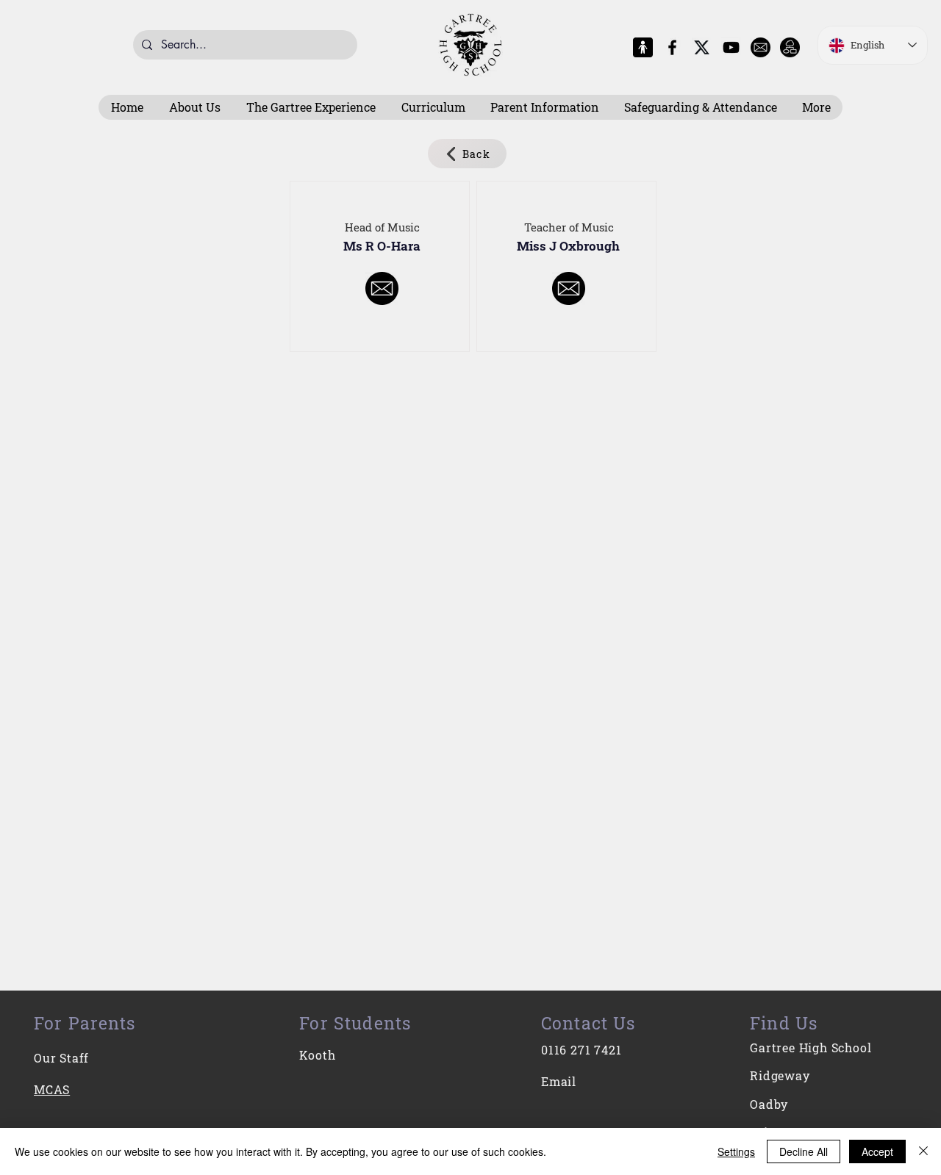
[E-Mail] (760, 47)
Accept (877, 1151)
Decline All (803, 1151)
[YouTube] (731, 47)
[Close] (923, 1151)
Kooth (317, 1055)
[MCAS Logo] (643, 47)
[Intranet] (790, 47)
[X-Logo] (702, 47)
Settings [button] (736, 1151)
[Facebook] (672, 47)
